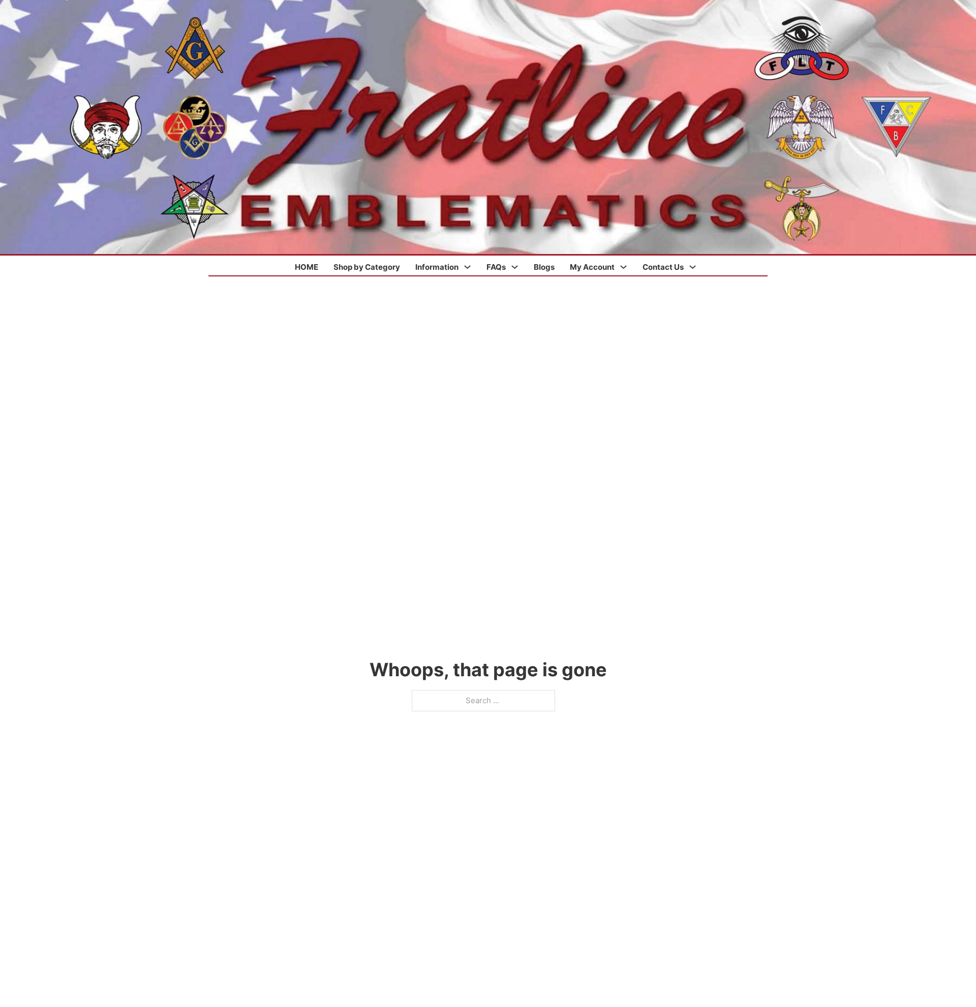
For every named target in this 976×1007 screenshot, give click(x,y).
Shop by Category (366, 267)
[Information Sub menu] (467, 267)
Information (437, 267)
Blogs (544, 267)
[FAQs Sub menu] (514, 267)
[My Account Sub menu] (623, 267)
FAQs (496, 267)
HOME (306, 267)
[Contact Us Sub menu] (692, 267)
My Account (592, 267)
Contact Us (663, 267)
